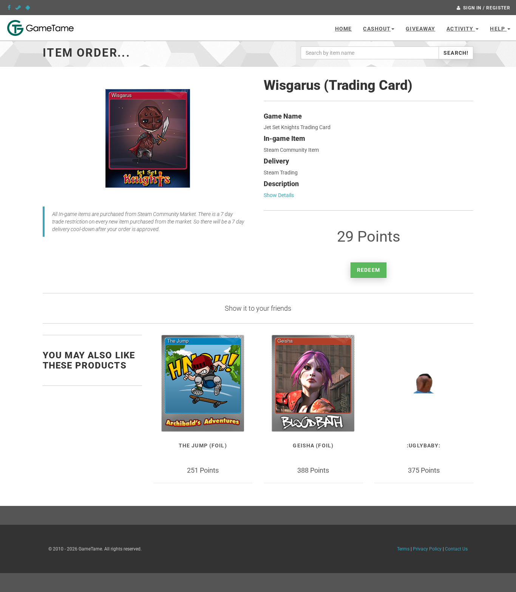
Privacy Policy (427, 549)
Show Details (279, 195)
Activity (460, 29)
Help (498, 29)
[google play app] (28, 8)
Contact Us (456, 549)
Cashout (377, 29)
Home (343, 29)
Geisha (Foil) (313, 445)
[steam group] (18, 8)
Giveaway (420, 29)
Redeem (368, 270)
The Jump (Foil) (203, 445)
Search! (455, 53)
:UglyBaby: (423, 445)
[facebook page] (9, 8)
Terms (403, 549)
